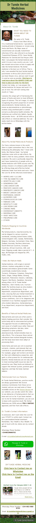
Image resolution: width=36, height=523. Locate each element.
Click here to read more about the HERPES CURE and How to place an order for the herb (17, 80)
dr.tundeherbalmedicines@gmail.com (20, 436)
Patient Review (25, 389)
